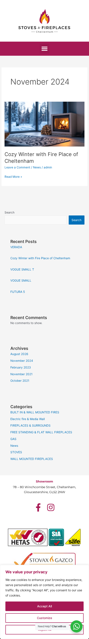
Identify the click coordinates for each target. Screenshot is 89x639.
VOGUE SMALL (20, 280)
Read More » (13, 176)
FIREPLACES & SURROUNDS (30, 425)
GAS (13, 439)
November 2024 (21, 360)
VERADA (16, 247)
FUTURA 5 (17, 291)
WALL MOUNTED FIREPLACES (31, 459)
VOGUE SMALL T (22, 269)
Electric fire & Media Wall (27, 419)
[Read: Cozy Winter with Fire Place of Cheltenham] (44, 124)
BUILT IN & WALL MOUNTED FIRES (34, 412)
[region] (44, 602)
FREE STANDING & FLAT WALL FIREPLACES (41, 432)
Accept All (44, 606)
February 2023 (20, 367)
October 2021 (19, 380)
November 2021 (21, 374)
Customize (44, 618)
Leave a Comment (17, 167)
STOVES (16, 452)
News (37, 167)
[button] (44, 49)
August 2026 (19, 354)
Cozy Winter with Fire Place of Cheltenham (40, 258)
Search (9, 212)
